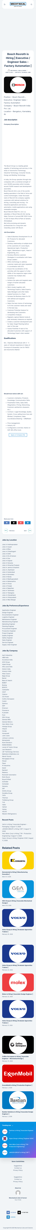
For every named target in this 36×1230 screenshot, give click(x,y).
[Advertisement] (18, 27)
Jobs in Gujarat (7, 560)
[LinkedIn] (28, 522)
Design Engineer (7, 612)
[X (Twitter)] (14, 522)
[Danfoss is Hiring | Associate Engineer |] (4, 1131)
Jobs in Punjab (7, 586)
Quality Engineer (7, 635)
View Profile (18, 1200)
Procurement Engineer (9, 628)
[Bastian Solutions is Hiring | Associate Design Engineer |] (18, 1100)
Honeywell (5, 733)
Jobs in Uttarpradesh (9, 597)
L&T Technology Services (10, 752)
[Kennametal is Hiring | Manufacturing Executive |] (18, 860)
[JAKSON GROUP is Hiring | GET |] (4, 1152)
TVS (3, 802)
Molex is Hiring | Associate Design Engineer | (17, 994)
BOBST (4, 683)
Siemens (5, 786)
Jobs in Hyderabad (8, 572)
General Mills (6, 719)
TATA (4, 795)
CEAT (4, 692)
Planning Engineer (8, 626)
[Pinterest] (21, 522)
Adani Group (6, 664)
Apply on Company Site (18, 435)
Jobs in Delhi (6, 554)
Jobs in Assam (7, 547)
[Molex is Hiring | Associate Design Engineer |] (18, 982)
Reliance (5, 772)
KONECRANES (7, 745)
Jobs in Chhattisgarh (9, 551)
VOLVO (4, 811)
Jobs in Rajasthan (8, 588)
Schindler (5, 782)
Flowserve (5, 710)
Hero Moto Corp (7, 724)
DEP (3, 706)
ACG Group (6, 662)
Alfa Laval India (7, 666)
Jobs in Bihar (6, 549)
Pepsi (4, 763)
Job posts (18, 72)
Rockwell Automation (9, 775)
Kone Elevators (7, 742)
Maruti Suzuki (6, 756)
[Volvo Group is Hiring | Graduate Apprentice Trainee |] (18, 918)
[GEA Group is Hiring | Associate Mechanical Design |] (18, 889)
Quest (4, 768)
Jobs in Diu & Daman (9, 556)
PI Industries (6, 765)
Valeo (4, 805)
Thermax (5, 798)
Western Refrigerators (9, 814)
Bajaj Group (6, 676)
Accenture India (7, 660)
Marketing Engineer (8, 624)
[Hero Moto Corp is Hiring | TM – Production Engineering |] (4, 1145)
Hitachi (4, 729)
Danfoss (5, 703)
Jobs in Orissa (7, 583)
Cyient (4, 701)
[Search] (31, 4)
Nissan (4, 761)
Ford (3, 715)
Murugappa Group (8, 759)
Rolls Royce (6, 777)
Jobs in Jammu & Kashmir (10, 567)
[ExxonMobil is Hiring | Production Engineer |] (18, 1073)
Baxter (4, 678)
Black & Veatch (7, 680)
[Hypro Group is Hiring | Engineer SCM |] (4, 1138)
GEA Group (6, 717)
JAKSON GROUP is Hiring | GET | (13, 829)
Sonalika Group (7, 793)
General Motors (7, 722)
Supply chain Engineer (9, 645)
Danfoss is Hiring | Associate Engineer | (21, 1131)
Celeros (4, 694)
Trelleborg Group (7, 800)
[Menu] (5, 4)
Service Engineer (7, 642)
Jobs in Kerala (6, 577)
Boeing (4, 685)
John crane (6, 736)
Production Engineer (9, 631)
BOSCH (4, 687)
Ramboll (5, 770)
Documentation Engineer (10, 615)
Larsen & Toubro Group (10, 747)
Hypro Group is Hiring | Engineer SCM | (15, 838)
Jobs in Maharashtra (9, 581)
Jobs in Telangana (8, 593)
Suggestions (18, 1166)
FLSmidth (5, 712)
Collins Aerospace (8, 699)
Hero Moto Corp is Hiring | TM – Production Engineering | (19, 1145)
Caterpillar (5, 689)
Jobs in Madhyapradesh (10, 579)
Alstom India (6, 669)
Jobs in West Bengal (9, 600)
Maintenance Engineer (9, 619)
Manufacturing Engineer (10, 622)
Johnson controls (8, 738)
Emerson (5, 708)
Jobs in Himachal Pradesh (10, 565)
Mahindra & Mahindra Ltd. (10, 754)
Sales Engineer (7, 640)
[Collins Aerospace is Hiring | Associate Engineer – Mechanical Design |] (18, 1045)
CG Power (5, 696)
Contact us (18, 1168)
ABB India (5, 657)
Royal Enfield (6, 779)
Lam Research (6, 749)
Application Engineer (9, 610)
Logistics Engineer (8, 617)
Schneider (5, 784)
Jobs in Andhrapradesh (9, 544)
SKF (3, 788)
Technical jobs (26, 72)
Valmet (4, 807)
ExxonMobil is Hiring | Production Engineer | (17, 1085)
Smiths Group (6, 791)
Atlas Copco (6, 673)
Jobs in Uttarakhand (9, 595)
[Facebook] (7, 522)
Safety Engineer (7, 638)
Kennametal (6, 740)
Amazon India (6, 671)
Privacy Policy (18, 1170)
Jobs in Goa (6, 558)
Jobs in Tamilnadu (8, 590)
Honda (4, 731)
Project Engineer (7, 633)
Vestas (4, 809)
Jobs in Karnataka (8, 574)
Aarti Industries (7, 655)
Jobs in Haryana (7, 563)
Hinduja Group (7, 726)
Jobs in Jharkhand (8, 570)
